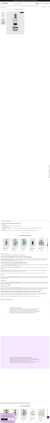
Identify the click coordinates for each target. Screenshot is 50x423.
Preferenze (11, 419)
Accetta (4, 419)
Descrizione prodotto (4, 253)
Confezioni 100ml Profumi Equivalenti (8, 9)
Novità (49, 6)
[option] (3, 14)
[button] (1, 244)
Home (1, 9)
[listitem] (6, 244)
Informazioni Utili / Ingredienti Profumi (7, 299)
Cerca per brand (43, 6)
